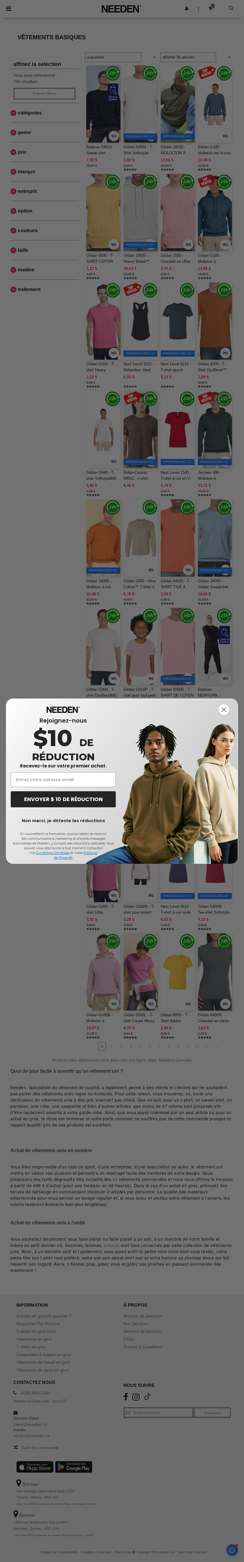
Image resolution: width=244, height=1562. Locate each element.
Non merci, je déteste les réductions (63, 820)
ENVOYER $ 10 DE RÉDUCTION (63, 799)
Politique (90, 853)
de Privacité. (63, 857)
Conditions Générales (52, 853)
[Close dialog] (224, 709)
